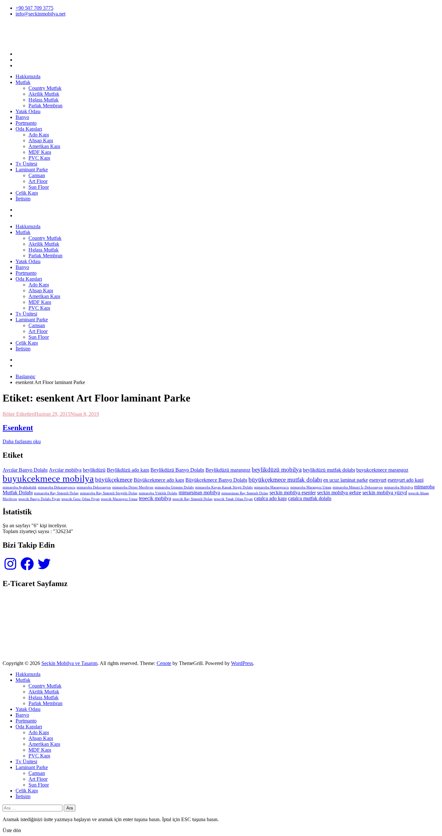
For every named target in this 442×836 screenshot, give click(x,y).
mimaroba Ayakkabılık (20, 487)
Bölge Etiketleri (19, 414)
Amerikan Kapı (44, 146)
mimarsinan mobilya (199, 492)
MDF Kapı (39, 152)
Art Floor (38, 181)
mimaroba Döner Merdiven (132, 487)
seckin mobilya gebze (339, 492)
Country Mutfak (44, 88)
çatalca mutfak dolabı (309, 498)
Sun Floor (38, 187)
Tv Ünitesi (26, 163)
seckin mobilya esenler (293, 492)
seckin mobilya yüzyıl (384, 492)
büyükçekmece (113, 479)
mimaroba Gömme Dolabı (174, 487)
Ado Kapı (38, 134)
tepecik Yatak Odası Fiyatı (233, 499)
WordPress (242, 663)
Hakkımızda (28, 76)
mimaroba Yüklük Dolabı (158, 493)
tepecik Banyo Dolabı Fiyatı (39, 499)
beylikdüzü (94, 470)
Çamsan (36, 175)
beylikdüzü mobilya (277, 469)
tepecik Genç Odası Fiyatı (80, 499)
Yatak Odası (28, 111)
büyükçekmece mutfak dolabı (285, 479)
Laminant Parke (32, 169)
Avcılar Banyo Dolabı (25, 470)
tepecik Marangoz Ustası (119, 499)
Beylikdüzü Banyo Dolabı (177, 470)
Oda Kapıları (29, 129)
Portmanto (26, 123)
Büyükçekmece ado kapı (159, 480)
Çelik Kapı (27, 193)
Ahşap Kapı (40, 140)
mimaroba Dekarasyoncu (56, 487)
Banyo (22, 117)
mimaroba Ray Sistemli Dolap (56, 493)
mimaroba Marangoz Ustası (310, 487)
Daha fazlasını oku (22, 441)
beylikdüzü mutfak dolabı (329, 470)
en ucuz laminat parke (345, 480)
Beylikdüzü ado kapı (128, 470)
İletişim (23, 198)
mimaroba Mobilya (398, 487)
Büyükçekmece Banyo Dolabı (216, 480)
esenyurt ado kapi (406, 480)
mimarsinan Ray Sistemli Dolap (244, 493)
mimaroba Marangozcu (271, 487)
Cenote (164, 663)
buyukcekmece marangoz (382, 470)
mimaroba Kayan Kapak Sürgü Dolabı (224, 487)
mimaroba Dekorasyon (94, 487)
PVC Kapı (39, 158)
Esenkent (18, 427)
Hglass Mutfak (43, 99)
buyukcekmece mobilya (48, 478)
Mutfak (23, 82)
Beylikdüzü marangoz (227, 470)
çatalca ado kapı (270, 498)
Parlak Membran (45, 105)
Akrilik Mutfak (43, 94)
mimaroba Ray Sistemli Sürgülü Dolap (109, 493)
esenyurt (377, 480)
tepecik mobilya (155, 498)
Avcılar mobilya (65, 470)
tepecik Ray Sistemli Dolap (192, 499)
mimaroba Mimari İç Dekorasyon (358, 487)
